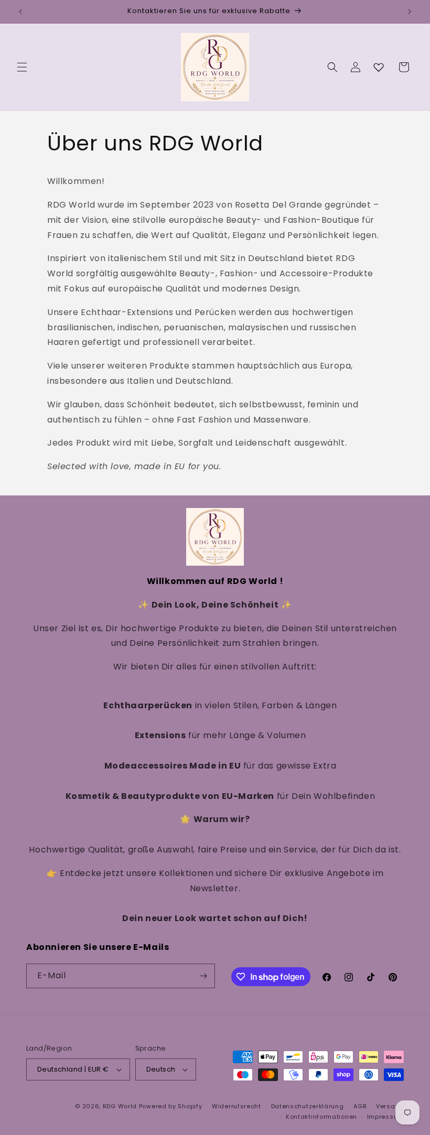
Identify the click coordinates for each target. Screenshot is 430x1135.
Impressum (385, 1116)
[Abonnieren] (202, 976)
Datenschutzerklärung (307, 1106)
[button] (22, 67)
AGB (359, 1106)
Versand (390, 1106)
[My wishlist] (378, 67)
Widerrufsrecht (236, 1106)
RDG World (120, 1106)
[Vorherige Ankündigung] (20, 11)
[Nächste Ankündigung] (409, 11)
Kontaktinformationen (321, 1116)
